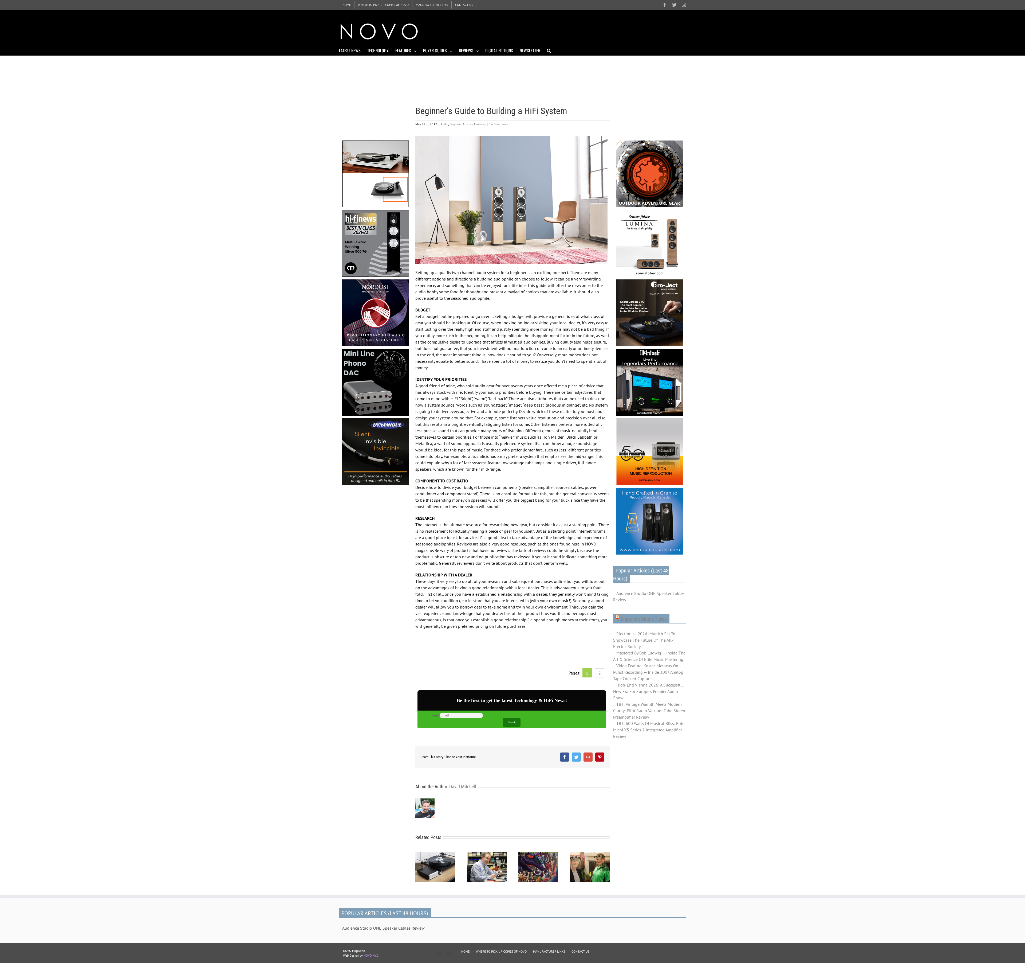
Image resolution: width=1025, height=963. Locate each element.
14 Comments (498, 124)
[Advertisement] (589, 31)
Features (480, 124)
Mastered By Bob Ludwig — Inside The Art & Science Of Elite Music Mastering (649, 656)
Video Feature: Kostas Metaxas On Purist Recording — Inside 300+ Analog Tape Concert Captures (648, 672)
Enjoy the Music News (644, 619)
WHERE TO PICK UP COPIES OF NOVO (501, 951)
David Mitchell (462, 786)
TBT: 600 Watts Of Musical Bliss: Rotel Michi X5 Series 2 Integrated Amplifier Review (649, 730)
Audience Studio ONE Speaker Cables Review (649, 596)
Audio (444, 124)
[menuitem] (346, 5)
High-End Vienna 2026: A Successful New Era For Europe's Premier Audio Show (648, 691)
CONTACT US (580, 951)
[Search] (549, 50)
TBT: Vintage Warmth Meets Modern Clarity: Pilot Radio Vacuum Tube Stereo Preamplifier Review (649, 710)
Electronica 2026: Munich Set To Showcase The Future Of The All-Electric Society (644, 640)
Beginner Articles (461, 124)
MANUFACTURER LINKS (549, 951)
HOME (465, 951)
